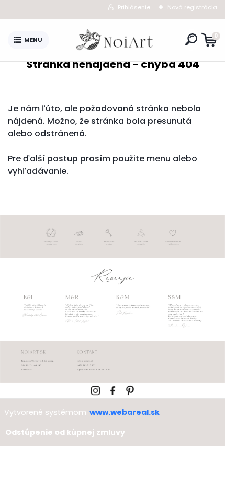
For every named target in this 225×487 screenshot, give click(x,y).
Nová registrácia (192, 7)
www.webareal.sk (124, 412)
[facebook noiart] (112, 389)
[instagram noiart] (95, 389)
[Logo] (115, 40)
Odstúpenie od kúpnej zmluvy (65, 432)
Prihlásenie (134, 7)
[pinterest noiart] (130, 389)
